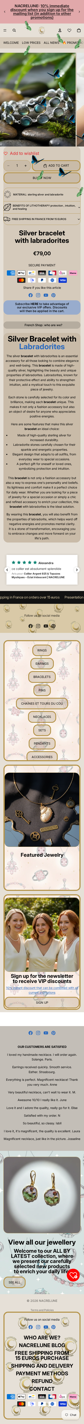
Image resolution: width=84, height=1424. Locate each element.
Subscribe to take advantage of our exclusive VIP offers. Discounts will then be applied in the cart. (42, 307)
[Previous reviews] (7, 570)
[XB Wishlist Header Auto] (69, 30)
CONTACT (42, 1389)
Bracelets (42, 677)
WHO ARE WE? (42, 1338)
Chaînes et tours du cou (42, 703)
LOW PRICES (31, 42)
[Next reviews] (77, 570)
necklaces (42, 717)
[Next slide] (79, 11)
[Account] (60, 30)
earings (42, 663)
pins (42, 690)
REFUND (42, 1381)
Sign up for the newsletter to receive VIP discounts (42, 978)
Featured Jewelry (42, 855)
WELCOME (11, 42)
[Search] (14, 30)
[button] (42, 570)
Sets (42, 730)
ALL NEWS (51, 42)
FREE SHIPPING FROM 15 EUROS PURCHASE (42, 1355)
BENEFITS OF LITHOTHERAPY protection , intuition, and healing (44, 207)
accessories (42, 757)
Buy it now (42, 178)
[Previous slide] (4, 11)
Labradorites (42, 346)
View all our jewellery (42, 1242)
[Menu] (5, 30)
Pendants (42, 743)
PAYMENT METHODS (42, 1373)
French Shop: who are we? (43, 325)
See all (14, 1282)
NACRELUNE (48, 1300)
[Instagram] (38, 295)
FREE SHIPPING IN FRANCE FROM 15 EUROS (39, 219)
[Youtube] (45, 295)
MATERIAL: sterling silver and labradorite (38, 194)
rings (42, 650)
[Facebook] (30, 295)
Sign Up (42, 1002)
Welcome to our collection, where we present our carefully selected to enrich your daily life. (42, 1261)
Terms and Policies (42, 1310)
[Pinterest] (53, 295)
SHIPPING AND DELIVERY (42, 1366)
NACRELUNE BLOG (42, 1345)
